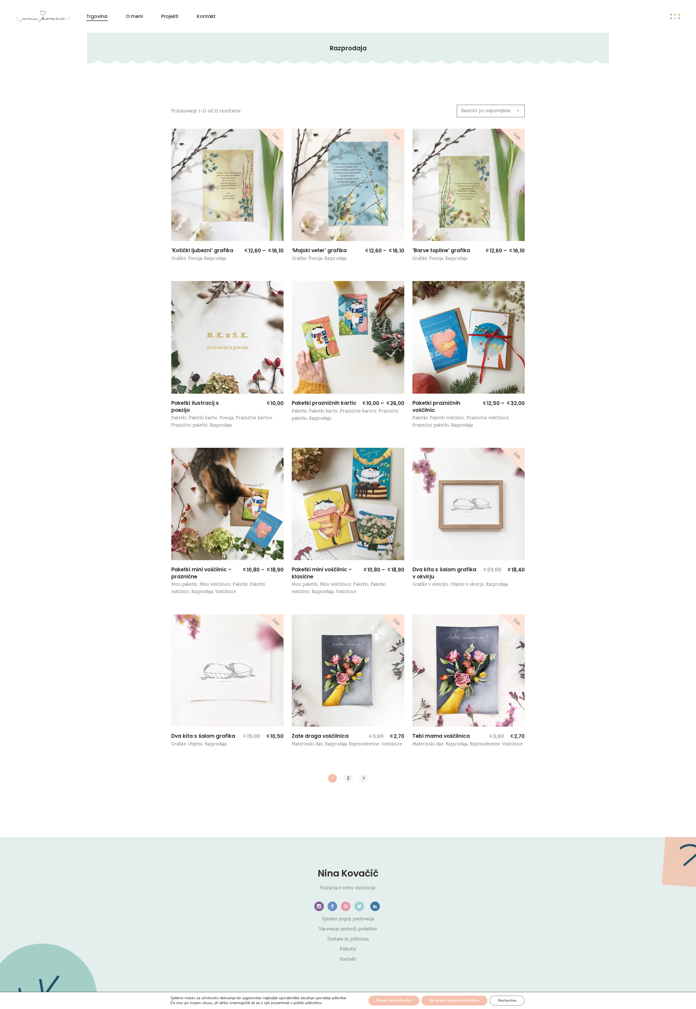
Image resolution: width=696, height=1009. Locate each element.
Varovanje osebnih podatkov (348, 929)
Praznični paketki (189, 425)
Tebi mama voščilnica (441, 736)
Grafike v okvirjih (430, 584)
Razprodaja (215, 258)
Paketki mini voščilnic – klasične (322, 573)
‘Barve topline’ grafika (441, 250)
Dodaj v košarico (299, 722)
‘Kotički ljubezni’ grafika (202, 250)
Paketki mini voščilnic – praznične (201, 573)
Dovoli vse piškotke (394, 1000)
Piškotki (348, 949)
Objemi (195, 744)
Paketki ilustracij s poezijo (195, 406)
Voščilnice (225, 592)
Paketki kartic (203, 418)
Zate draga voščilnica (320, 736)
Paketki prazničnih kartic (324, 403)
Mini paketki (184, 584)
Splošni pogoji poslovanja (348, 919)
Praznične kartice (254, 418)
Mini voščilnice (215, 584)
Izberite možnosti (179, 236)
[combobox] (491, 111)
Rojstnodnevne (364, 744)
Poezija (195, 258)
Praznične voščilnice (488, 418)
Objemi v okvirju (467, 584)
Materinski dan (307, 744)
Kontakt (348, 959)
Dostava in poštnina (348, 939)
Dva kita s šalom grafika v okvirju (444, 573)
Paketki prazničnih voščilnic (436, 406)
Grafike (178, 258)
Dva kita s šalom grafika (203, 736)
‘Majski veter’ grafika (319, 250)
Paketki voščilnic (447, 418)
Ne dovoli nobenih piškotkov (454, 1000)
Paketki (179, 418)
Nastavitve (507, 1000)
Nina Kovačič (348, 873)
